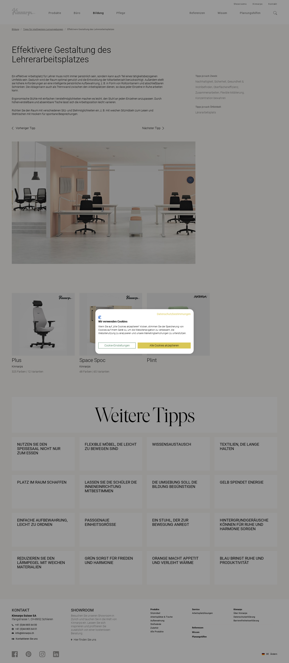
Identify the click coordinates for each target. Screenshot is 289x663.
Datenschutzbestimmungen (174, 314)
